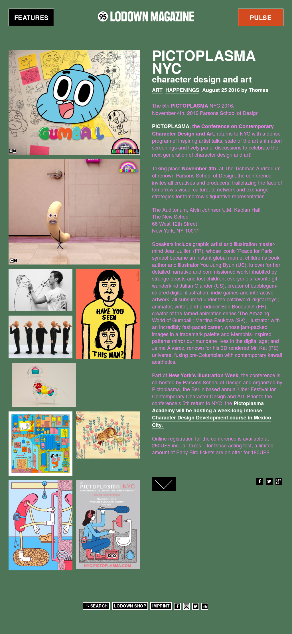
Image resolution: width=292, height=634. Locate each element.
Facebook (259, 481)
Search (99, 606)
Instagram (186, 606)
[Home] (146, 16)
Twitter (269, 481)
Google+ (278, 481)
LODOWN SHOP (130, 606)
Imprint (161, 606)
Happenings (182, 90)
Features (31, 17)
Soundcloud (204, 606)
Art (157, 90)
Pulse (261, 17)
